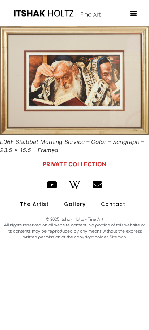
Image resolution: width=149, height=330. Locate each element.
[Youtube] (52, 185)
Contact (113, 204)
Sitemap (118, 237)
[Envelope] (97, 185)
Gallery (75, 204)
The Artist (34, 204)
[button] (133, 13)
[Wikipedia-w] (74, 185)
